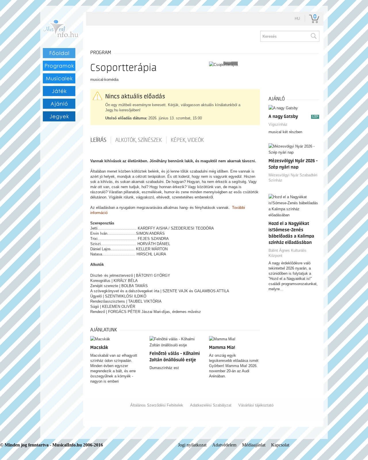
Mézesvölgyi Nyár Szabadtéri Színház (293, 177)
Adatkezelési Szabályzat (210, 405)
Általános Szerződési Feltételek (156, 405)
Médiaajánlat (253, 444)
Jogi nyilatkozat (192, 444)
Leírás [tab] (98, 140)
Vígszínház (278, 124)
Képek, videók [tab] (187, 140)
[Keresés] (313, 36)
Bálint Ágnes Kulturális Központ (287, 253)
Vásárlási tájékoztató (255, 405)
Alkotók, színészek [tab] (138, 140)
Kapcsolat (280, 444)
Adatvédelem (224, 444)
